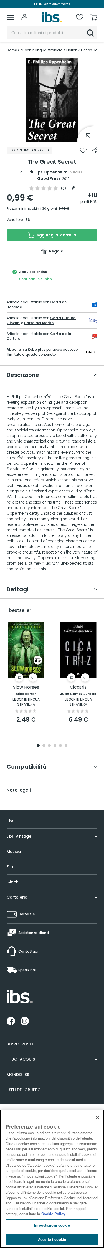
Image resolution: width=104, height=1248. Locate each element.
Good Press (49, 178)
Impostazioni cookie (52, 1225)
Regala (56, 251)
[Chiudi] (97, 1117)
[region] (52, 1179)
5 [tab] (60, 746)
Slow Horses (26, 687)
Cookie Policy (53, 1213)
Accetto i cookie (52, 1239)
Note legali (19, 790)
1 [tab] (52, 137)
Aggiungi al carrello (55, 235)
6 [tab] (66, 746)
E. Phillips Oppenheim (45, 172)
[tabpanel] (52, 100)
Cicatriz (78, 687)
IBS (27, 219)
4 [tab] (55, 746)
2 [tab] (44, 746)
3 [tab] (49, 746)
